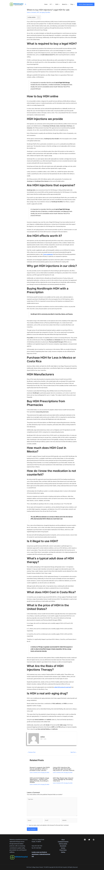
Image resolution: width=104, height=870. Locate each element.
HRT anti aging (41, 12)
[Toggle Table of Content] (37, 17)
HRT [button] (51, 4)
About (63, 839)
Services (63, 848)
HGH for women (63, 843)
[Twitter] (89, 839)
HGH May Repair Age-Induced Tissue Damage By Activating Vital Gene (63, 779)
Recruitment (63, 845)
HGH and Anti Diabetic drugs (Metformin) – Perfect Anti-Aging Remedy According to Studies (39, 780)
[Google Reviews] (93, 839)
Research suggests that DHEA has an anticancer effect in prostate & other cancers (40, 769)
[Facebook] (85, 839)
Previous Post (31, 752)
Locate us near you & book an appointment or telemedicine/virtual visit (41, 854)
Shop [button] (71, 4)
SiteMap (63, 852)
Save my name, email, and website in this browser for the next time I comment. (49, 825)
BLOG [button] (57, 4)
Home (45, 4)
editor (42, 737)
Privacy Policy (63, 850)
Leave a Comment (31, 12)
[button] (25, 4)
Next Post (74, 752)
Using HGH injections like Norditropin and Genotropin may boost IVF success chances (63, 769)
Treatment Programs (63, 841)
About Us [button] (64, 4)
